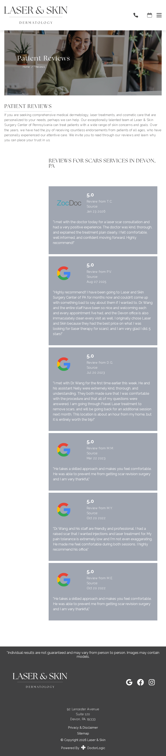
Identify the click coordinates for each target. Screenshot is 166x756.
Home (26, 66)
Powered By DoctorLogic (83, 748)
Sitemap (83, 733)
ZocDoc (105, 206)
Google (104, 276)
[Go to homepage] (63, 15)
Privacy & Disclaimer (83, 727)
